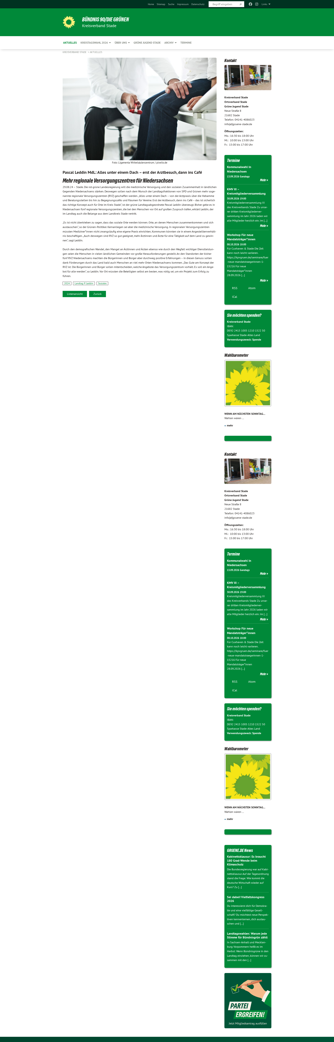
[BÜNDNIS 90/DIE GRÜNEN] (69, 22)
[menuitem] (151, 4)
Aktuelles (96, 52)
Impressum (183, 4)
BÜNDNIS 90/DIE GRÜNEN (105, 19)
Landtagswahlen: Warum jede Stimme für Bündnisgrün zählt (247, 935)
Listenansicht (75, 294)
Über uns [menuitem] (121, 42)
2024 (67, 283)
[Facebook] (250, 4)
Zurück (97, 294)
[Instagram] (257, 4)
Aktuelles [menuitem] (70, 42)
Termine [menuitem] (186, 42)
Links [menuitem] (264, 4)
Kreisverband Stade (75, 52)
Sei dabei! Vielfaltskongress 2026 (245, 899)
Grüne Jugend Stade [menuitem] (147, 42)
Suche (171, 4)
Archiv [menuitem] (169, 42)
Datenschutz (197, 4)
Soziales (102, 283)
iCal (234, 297)
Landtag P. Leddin (84, 283)
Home (151, 4)
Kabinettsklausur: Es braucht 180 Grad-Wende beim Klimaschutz (246, 860)
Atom (252, 288)
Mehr (263, 180)
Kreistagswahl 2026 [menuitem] (94, 42)
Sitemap (161, 4)
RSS (234, 288)
